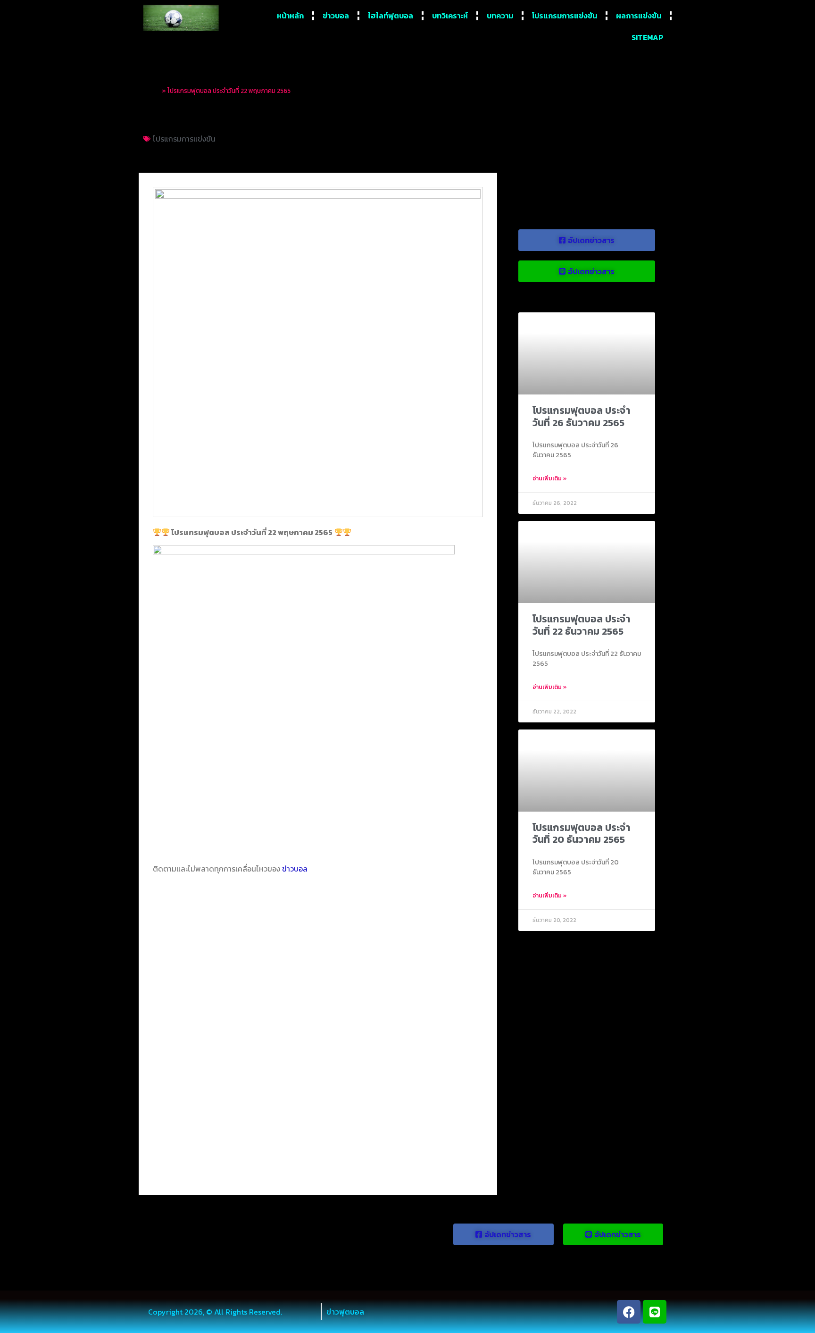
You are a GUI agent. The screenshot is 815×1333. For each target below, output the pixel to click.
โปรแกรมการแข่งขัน (564, 15)
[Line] (654, 1312)
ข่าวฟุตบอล (345, 1311)
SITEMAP (647, 37)
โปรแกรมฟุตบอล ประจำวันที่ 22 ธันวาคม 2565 (581, 625)
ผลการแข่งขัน (638, 15)
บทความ (500, 15)
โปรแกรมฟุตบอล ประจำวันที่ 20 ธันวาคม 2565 (581, 833)
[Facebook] (628, 1312)
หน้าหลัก (290, 15)
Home (151, 90)
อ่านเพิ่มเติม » (549, 478)
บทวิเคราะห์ (450, 15)
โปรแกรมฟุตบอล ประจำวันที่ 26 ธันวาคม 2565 (581, 416)
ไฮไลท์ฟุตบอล (390, 15)
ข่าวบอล (336, 15)
